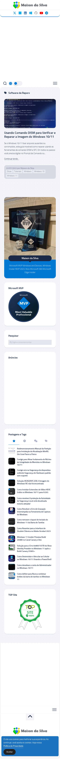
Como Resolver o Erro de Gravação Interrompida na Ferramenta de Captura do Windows (33, 512)
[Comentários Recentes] (35, 441)
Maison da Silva (27, 168)
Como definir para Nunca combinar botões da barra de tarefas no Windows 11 (33, 577)
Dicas (9, 171)
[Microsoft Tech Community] (19, 13)
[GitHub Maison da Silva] (35, 13)
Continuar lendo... (11, 159)
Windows (28, 171)
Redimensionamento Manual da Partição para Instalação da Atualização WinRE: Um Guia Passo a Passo (34, 451)
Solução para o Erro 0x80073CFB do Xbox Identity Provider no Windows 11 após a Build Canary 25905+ (34, 548)
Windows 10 (39, 171)
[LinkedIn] (25, 13)
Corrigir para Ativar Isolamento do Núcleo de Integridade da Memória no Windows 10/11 (34, 462)
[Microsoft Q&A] (30, 13)
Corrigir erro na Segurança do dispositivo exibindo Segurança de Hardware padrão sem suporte (34, 473)
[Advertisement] (30, 48)
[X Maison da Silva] (14, 13)
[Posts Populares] (13, 441)
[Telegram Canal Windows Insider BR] (46, 13)
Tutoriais (17, 171)
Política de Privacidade (13, 746)
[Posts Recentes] (24, 441)
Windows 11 (12, 176)
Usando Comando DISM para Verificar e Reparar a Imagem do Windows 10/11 (30, 135)
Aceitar (9, 752)
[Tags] (46, 441)
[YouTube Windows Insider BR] (41, 13)
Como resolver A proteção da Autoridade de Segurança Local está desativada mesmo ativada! (33, 501)
